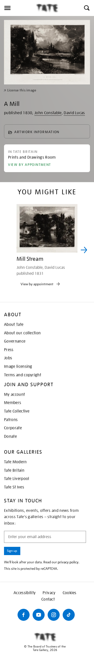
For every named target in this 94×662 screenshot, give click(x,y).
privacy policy (68, 562)
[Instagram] (54, 615)
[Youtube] (39, 615)
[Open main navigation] (18, 8)
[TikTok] (69, 615)
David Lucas (74, 112)
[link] (20, 90)
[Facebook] (24, 615)
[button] (86, 8)
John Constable (47, 112)
